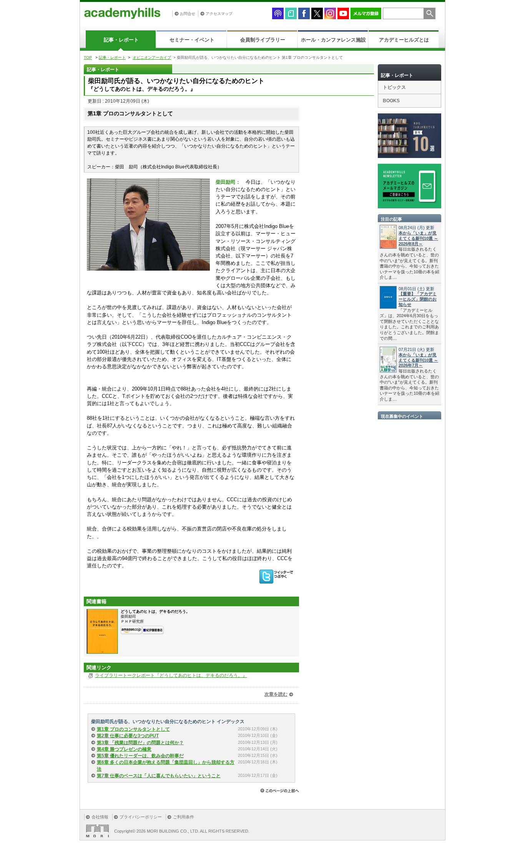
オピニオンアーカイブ (152, 57)
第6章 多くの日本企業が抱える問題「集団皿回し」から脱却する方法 (165, 765)
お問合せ (187, 14)
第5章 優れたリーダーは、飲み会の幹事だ (140, 755)
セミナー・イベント (191, 40)
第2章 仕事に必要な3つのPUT (128, 735)
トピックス (394, 87)
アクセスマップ (219, 14)
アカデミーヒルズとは (404, 40)
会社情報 (99, 817)
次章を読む (275, 694)
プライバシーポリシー (141, 817)
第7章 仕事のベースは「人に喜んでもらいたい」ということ (159, 775)
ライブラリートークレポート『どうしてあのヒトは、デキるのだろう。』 (171, 675)
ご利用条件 (183, 817)
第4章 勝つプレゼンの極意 (124, 749)
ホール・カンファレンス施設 (333, 40)
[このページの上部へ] (279, 790)
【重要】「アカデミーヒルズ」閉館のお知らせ (418, 299)
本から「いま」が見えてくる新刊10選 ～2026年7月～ (418, 360)
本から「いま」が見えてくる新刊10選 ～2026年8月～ (418, 238)
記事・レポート (121, 40)
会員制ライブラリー (262, 40)
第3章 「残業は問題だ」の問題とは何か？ (140, 742)
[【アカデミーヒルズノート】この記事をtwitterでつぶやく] (277, 576)
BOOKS (391, 100)
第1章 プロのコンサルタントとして (133, 729)
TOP (88, 57)
